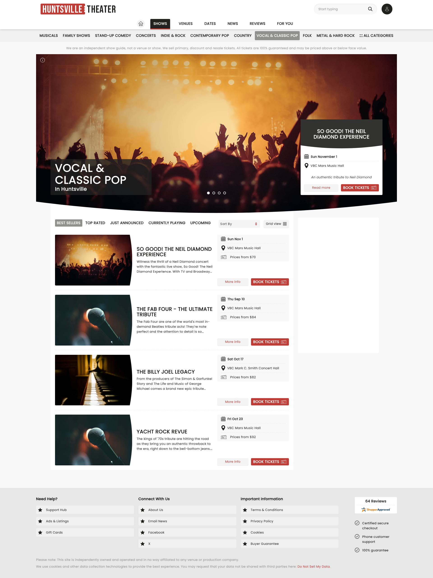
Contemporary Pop (209, 35)
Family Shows (76, 35)
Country (243, 35)
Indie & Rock (173, 35)
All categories (379, 35)
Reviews (257, 23)
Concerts (146, 35)
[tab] (208, 193)
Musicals (49, 35)
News (233, 23)
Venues (186, 23)
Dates (210, 23)
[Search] (371, 9)
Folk (307, 35)
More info (232, 281)
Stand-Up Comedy (113, 35)
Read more (321, 187)
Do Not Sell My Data (313, 566)
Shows (160, 23)
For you (285, 23)
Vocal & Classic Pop (277, 35)
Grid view (273, 223)
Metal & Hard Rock (336, 35)
